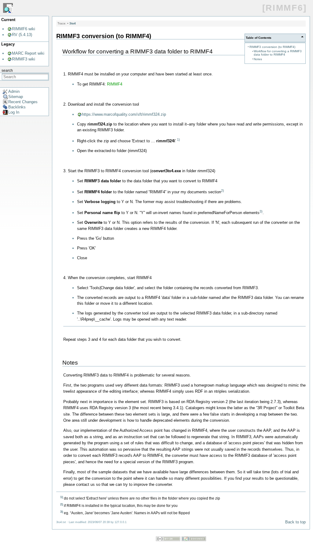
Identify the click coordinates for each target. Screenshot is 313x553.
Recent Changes (23, 102)
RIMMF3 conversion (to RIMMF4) (272, 47)
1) (178, 139)
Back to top (295, 522)
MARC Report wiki (28, 53)
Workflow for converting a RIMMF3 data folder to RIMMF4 (278, 52)
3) (261, 211)
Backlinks (17, 107)
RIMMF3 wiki (23, 59)
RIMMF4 (114, 84)
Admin (14, 91)
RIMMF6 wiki (23, 29)
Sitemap (15, 96)
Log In (13, 112)
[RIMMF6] (284, 8)
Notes (258, 59)
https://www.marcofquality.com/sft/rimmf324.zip (124, 114)
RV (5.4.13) (22, 34)
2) (222, 190)
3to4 (72, 23)
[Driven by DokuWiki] (194, 539)
